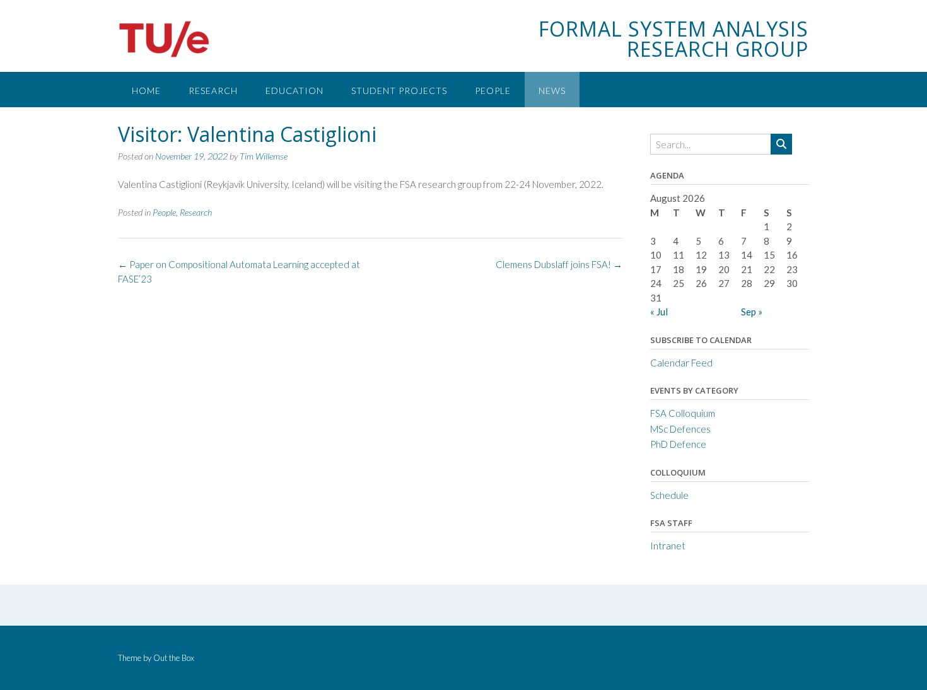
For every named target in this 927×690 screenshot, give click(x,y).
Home (146, 90)
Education (294, 90)
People (493, 90)
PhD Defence (678, 444)
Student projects (399, 90)
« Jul (659, 311)
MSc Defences (680, 429)
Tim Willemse (264, 156)
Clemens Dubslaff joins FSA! (559, 264)
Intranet (667, 545)
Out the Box (173, 658)
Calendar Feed (681, 362)
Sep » (751, 311)
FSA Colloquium (682, 413)
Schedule (669, 495)
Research (213, 90)
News (552, 90)
